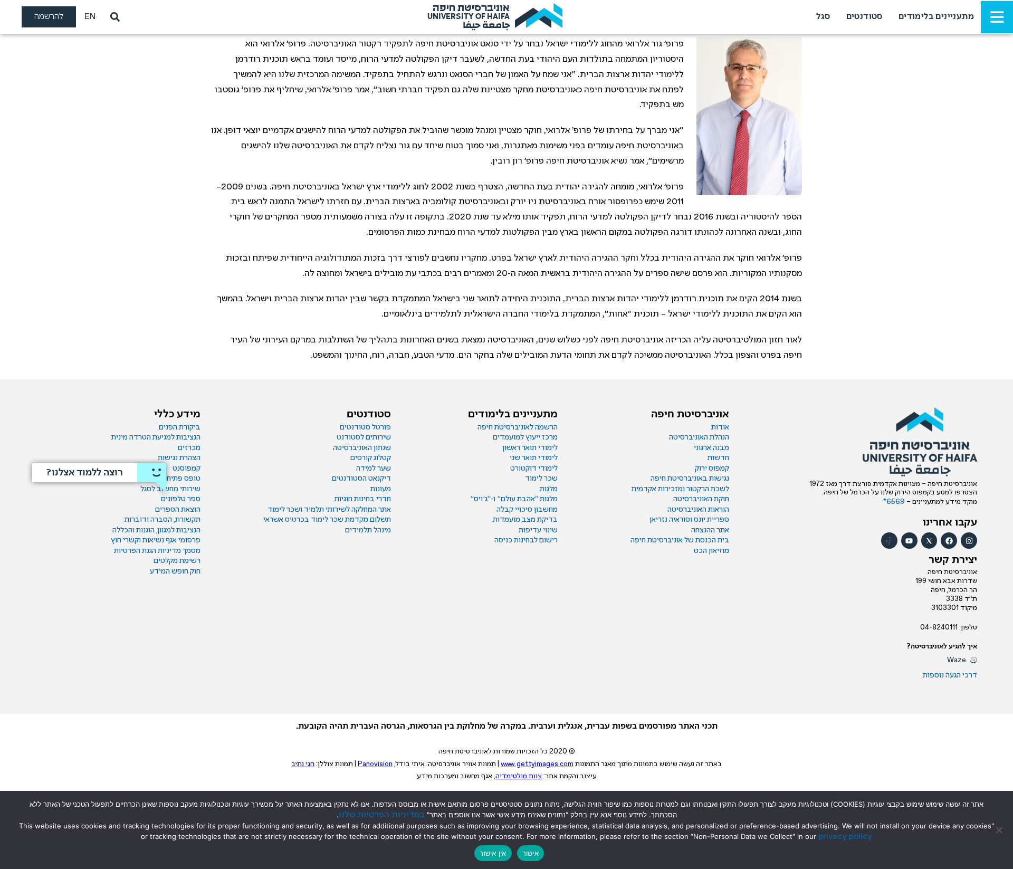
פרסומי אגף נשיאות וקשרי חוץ (155, 540)
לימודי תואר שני (534, 458)
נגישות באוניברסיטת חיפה (690, 478)
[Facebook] (949, 540)
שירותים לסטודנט (364, 437)
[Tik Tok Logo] (889, 540)
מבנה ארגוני (711, 448)
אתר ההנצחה (710, 530)
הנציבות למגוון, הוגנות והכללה (156, 530)
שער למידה (373, 468)
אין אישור (493, 853)
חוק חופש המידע (175, 571)
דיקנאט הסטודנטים (361, 478)
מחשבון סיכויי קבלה (527, 509)
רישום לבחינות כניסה (526, 540)
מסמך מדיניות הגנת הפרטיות (157, 551)
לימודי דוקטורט (534, 468)
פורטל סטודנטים (365, 427)
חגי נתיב (302, 764)
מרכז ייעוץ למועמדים (525, 437)
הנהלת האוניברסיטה (699, 437)
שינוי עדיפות (538, 530)
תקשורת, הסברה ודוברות (162, 519)
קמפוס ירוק (712, 468)
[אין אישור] (1000, 830)
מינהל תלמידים (368, 530)
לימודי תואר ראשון (530, 448)
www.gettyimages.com (537, 764)
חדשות (718, 458)
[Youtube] (909, 540)
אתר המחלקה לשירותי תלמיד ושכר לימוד (329, 509)
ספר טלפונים (180, 499)
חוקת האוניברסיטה (701, 499)
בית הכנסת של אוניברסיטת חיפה (679, 540)
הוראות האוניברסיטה (698, 509)
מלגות (549, 489)
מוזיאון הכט (711, 551)
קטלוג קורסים (370, 458)
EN (89, 16)
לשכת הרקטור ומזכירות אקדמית (680, 489)
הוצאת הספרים (177, 509)
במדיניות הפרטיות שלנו (382, 814)
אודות (720, 427)
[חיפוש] (113, 17)
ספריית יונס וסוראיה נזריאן (689, 519)
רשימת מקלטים (177, 561)
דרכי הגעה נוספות (950, 675)
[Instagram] (969, 540)
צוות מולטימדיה (518, 776)
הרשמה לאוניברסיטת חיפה (517, 427)
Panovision (375, 764)
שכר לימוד (541, 478)
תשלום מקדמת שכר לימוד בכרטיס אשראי (327, 519)
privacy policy (845, 836)
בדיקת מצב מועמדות (525, 519)
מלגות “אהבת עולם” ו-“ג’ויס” (514, 499)
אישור (530, 853)
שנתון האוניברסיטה (362, 448)
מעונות (380, 489)
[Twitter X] (929, 540)
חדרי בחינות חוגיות (363, 499)
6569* (894, 502)
